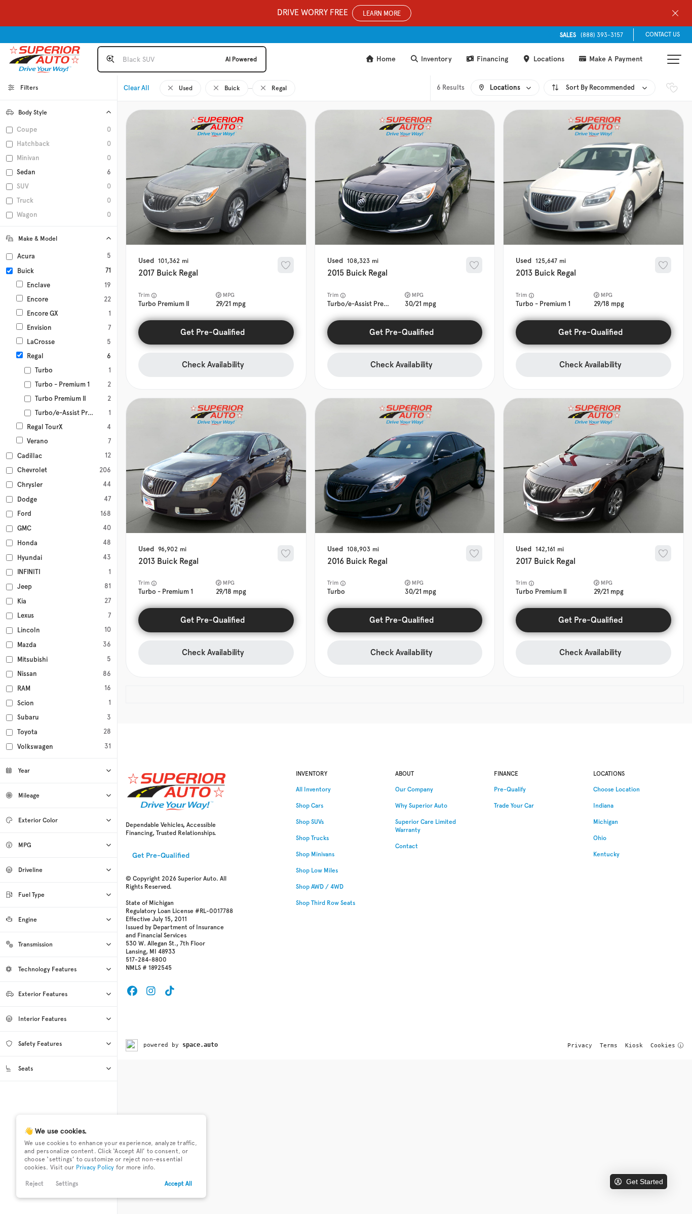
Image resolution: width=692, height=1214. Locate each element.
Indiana (603, 805)
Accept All (178, 1183)
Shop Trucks (312, 838)
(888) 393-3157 (591, 35)
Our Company (414, 789)
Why (421, 805)
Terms (609, 1045)
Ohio (599, 838)
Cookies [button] (662, 1045)
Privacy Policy (95, 1167)
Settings (67, 1183)
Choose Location (616, 789)
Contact (406, 846)
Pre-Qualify (510, 789)
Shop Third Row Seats (325, 902)
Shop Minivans (315, 854)
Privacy (579, 1045)
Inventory (435, 59)
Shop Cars (309, 805)
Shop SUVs (310, 821)
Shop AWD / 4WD (319, 886)
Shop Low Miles (317, 870)
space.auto (200, 1044)
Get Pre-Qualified (212, 332)
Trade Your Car (514, 805)
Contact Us (662, 34)
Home (385, 59)
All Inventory (313, 789)
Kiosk (634, 1045)
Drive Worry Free (339, 12)
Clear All (136, 88)
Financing (491, 59)
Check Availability (213, 364)
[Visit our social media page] (132, 991)
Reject (34, 1183)
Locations (547, 59)
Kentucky (606, 854)
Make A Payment (614, 59)
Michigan (605, 821)
